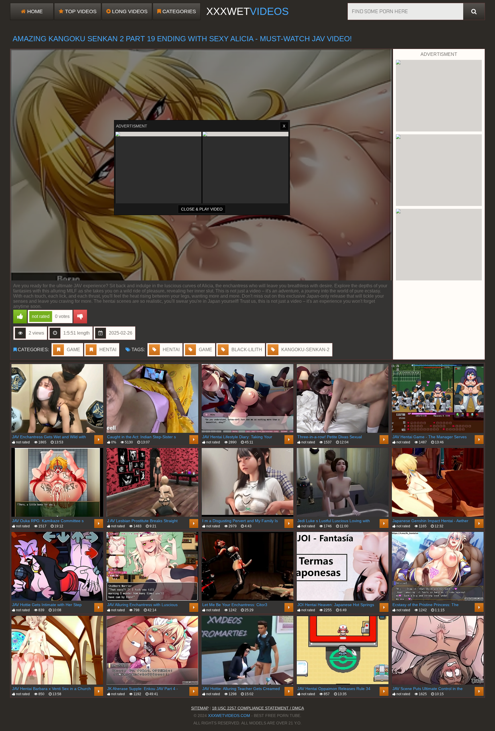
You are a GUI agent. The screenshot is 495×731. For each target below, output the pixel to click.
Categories (178, 11)
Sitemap (200, 708)
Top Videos (80, 11)
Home (34, 11)
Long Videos (129, 11)
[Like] (20, 316)
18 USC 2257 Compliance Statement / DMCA (258, 708)
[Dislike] (80, 316)
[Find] (474, 11)
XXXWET (247, 11)
